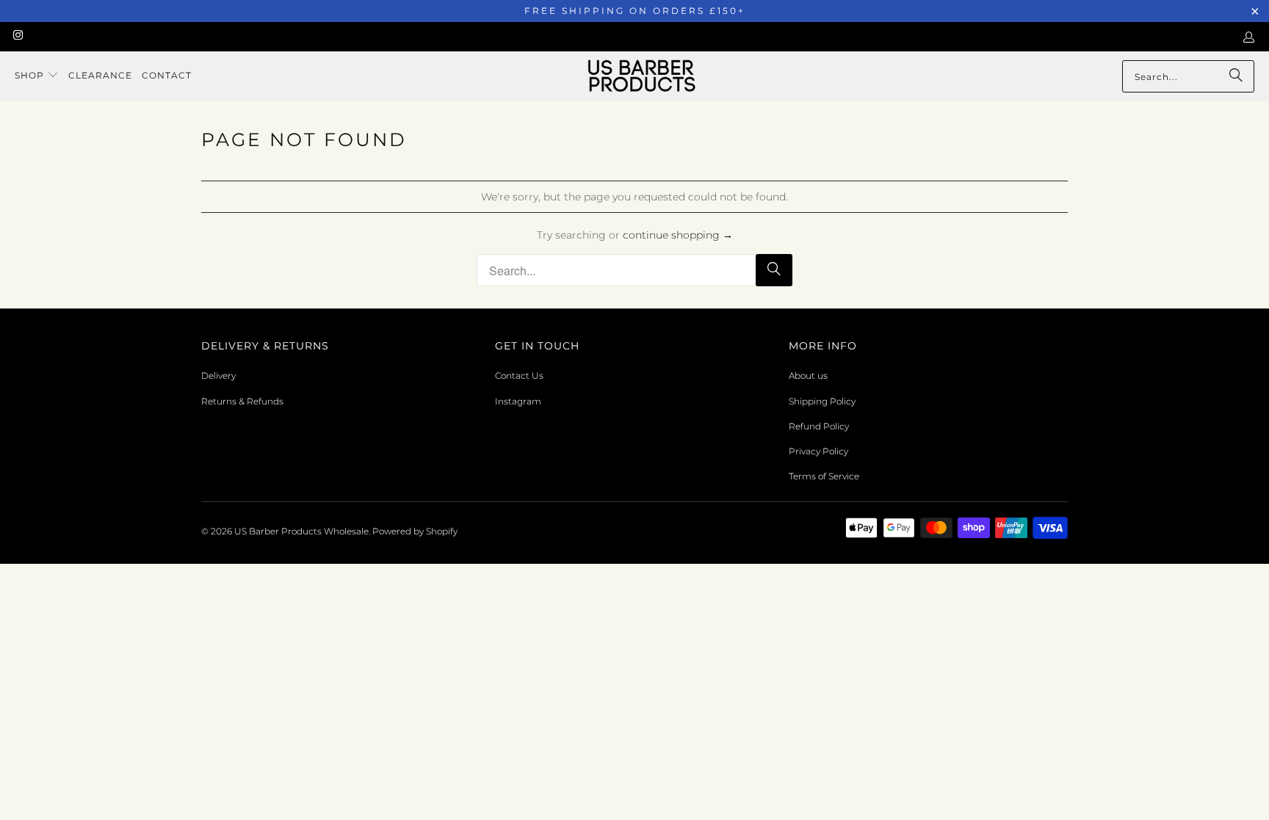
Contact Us (519, 375)
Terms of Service (824, 476)
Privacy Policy (818, 451)
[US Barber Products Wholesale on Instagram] (17, 36)
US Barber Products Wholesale (301, 531)
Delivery (218, 375)
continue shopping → (678, 235)
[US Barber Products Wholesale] (642, 76)
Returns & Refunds (242, 401)
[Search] (1236, 76)
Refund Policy (819, 426)
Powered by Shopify (415, 531)
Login (1252, 37)
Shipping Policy (822, 401)
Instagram (518, 401)
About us (808, 375)
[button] (37, 76)
